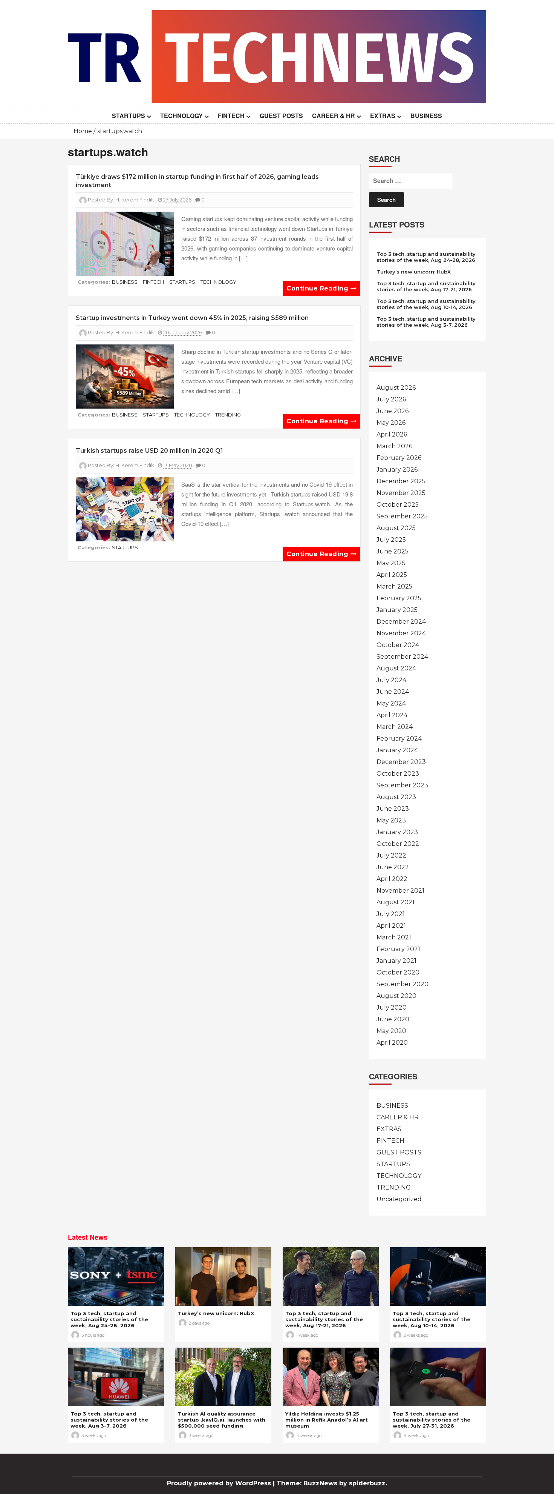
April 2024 (391, 715)
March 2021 (393, 937)
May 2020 (391, 1030)
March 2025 (394, 586)
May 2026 (391, 422)
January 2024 (397, 750)
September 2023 (402, 785)
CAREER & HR (333, 115)
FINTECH (231, 115)
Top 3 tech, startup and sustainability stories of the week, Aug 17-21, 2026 (426, 286)
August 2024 (396, 668)
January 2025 (397, 609)
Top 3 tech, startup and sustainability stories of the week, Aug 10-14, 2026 (426, 304)
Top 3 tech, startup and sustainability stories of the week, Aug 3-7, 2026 (426, 322)
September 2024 (402, 656)
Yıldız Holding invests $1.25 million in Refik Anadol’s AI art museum (326, 1420)
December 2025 (400, 481)
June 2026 (392, 411)
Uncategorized (399, 1199)
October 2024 (397, 645)
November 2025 (400, 492)
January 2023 (397, 832)
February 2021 (398, 949)
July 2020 (391, 1007)
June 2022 (392, 867)
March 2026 (394, 446)
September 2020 (402, 984)
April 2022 (391, 878)
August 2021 (395, 902)
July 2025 (391, 539)
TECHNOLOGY (181, 115)
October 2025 (397, 504)
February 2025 (398, 598)
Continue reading (318, 288)
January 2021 (396, 960)
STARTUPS (128, 115)
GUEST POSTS (281, 115)
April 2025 (391, 574)
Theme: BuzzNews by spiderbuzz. (332, 1483)
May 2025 (391, 563)
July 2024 (391, 680)
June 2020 (392, 1019)
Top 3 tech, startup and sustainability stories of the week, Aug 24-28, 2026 (426, 257)
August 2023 (396, 797)
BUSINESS (426, 115)
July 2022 (391, 855)
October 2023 (397, 773)
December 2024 (401, 621)
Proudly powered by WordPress (220, 1483)
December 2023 (401, 761)
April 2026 (391, 434)
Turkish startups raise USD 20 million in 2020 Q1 (149, 450)
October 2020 (397, 972)
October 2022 (397, 843)
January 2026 (397, 469)
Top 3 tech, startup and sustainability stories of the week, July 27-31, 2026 (431, 1420)
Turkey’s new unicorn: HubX (413, 272)
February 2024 (399, 738)
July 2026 (391, 399)
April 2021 (391, 925)
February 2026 (398, 457)
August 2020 (396, 995)
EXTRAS (382, 115)
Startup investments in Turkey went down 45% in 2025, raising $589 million (192, 317)
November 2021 (400, 890)
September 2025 (402, 516)
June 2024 (392, 691)
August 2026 (396, 387)
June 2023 (392, 808)
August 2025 (396, 528)
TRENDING (228, 415)
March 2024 (394, 726)
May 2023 (391, 820)
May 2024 (391, 703)
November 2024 (401, 633)
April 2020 (392, 1042)
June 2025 (392, 551)
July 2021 (390, 914)
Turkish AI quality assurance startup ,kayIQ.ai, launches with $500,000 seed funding (221, 1420)
